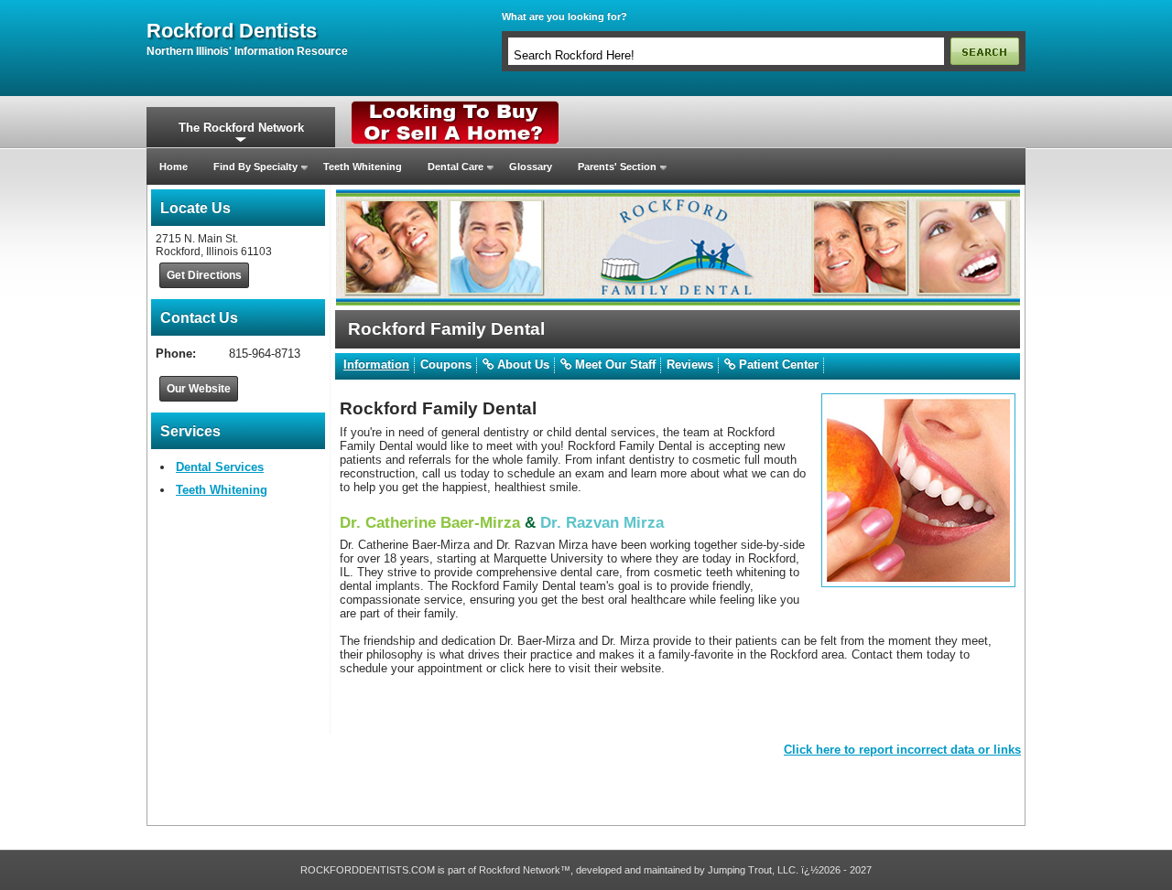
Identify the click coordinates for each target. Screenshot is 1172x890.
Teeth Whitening (362, 166)
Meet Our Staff (613, 364)
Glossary (530, 166)
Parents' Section (617, 166)
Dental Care (455, 166)
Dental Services (220, 467)
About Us (521, 364)
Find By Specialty (255, 166)
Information (376, 364)
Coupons (446, 364)
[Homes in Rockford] (455, 105)
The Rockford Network (241, 127)
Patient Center (777, 364)
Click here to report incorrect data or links (902, 749)
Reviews (690, 364)
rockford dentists (231, 31)
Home (173, 166)
